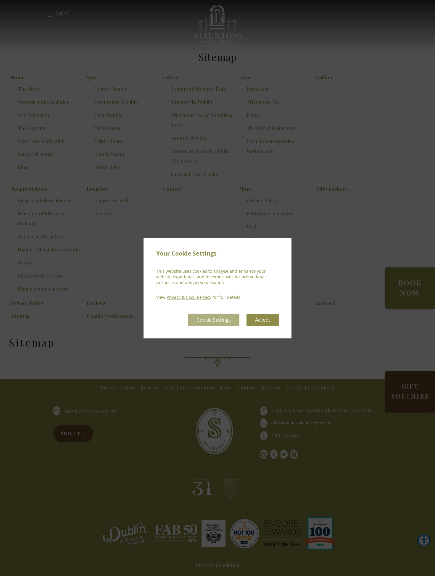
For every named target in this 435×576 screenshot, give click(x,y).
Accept (262, 320)
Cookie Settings (213, 320)
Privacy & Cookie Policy (189, 297)
